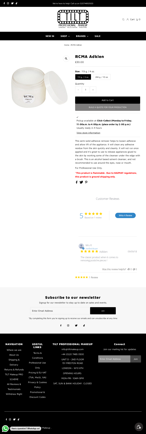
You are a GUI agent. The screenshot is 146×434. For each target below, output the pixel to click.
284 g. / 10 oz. (101, 77)
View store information (88, 132)
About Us (14, 354)
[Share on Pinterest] (86, 182)
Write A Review (125, 215)
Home (66, 45)
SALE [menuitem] (97, 36)
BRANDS (81, 36)
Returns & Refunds (14, 369)
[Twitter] (12, 3)
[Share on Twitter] (82, 182)
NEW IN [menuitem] (50, 36)
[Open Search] (123, 19)
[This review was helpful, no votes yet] (129, 269)
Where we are (14, 350)
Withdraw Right (14, 394)
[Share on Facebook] (77, 182)
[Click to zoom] (66, 58)
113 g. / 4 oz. (83, 77)
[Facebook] (4, 3)
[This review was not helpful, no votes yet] (134, 269)
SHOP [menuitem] (64, 36)
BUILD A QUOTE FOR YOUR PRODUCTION (107, 107)
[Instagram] (8, 3)
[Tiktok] (16, 3)
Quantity (79, 83)
